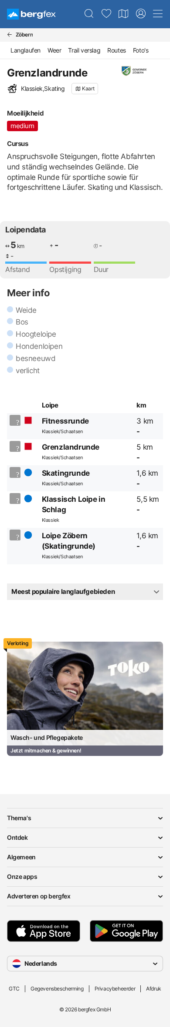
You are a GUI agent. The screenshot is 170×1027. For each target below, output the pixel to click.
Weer (54, 50)
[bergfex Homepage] (31, 14)
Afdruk (153, 988)
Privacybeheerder (115, 988)
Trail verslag (84, 50)
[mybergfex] (141, 14)
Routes (116, 50)
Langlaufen (25, 50)
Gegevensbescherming (57, 988)
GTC (14, 988)
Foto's (141, 50)
